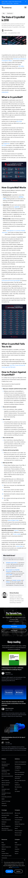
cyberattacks (5, 92)
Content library (5, 853)
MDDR (3, 799)
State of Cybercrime (6, 846)
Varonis (16, 530)
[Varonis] (6, 8)
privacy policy (15, 867)
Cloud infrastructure (6, 819)
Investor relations (19, 817)
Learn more (16, 3)
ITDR (3, 787)
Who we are (17, 813)
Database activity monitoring (6, 770)
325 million (21, 66)
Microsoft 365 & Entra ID (7, 813)
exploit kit (16, 206)
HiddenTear (7, 143)
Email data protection (7, 796)
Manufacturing (18, 787)
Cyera (16, 846)
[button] (25, 8)
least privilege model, (13, 520)
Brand (16, 828)
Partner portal (18, 834)
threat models (16, 534)
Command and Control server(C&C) (11, 280)
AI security (17, 770)
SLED (16, 789)
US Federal (17, 791)
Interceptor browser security (6, 793)
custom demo (19, 546)
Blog (4, 13)
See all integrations (6, 826)
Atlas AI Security (5, 780)
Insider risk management (20, 761)
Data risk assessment (19, 772)
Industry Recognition (19, 824)
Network (3, 824)
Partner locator (18, 832)
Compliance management (18, 767)
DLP (2, 778)
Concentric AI (18, 844)
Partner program (18, 830)
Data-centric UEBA (6, 773)
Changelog (4, 805)
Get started (14, 626)
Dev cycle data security (20, 780)
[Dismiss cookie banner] (24, 860)
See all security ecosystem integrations (7, 829)
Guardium (17, 849)
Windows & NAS (5, 815)
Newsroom (17, 821)
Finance (16, 782)
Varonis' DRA (9, 574)
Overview (4, 761)
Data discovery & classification (5, 765)
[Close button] (25, 1)
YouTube (19, 580)
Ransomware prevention (20, 764)
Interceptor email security (6, 790)
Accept (9, 871)
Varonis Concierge (6, 801)
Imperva (17, 851)
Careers (16, 815)
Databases (4, 821)
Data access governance (7, 776)
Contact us (17, 826)
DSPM (3, 767)
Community (4, 857)
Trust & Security (18, 819)
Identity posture (5, 784)
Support (3, 844)
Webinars (4, 849)
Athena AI (4, 803)
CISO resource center (6, 855)
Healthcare (17, 784)
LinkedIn (14, 580)
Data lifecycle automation (18, 777)
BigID (16, 842)
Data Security (10, 13)
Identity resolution (6, 782)
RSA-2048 (19, 121)
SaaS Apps (4, 817)
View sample (14, 630)
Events (3, 851)
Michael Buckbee (8, 30)
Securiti (16, 853)
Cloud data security (19, 774)
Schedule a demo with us (11, 562)
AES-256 (4, 145)
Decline (18, 871)
